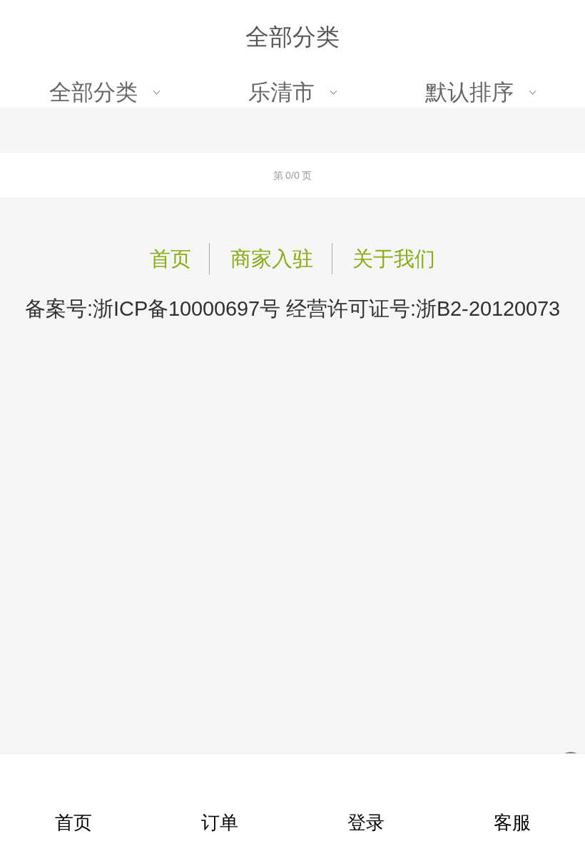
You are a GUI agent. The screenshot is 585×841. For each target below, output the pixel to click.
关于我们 (393, 258)
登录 (366, 822)
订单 (219, 822)
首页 (170, 258)
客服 (512, 822)
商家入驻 (271, 258)
